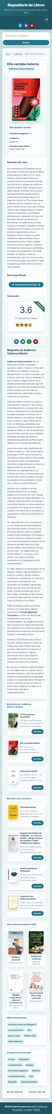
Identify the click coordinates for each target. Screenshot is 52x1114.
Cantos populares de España (28, 869)
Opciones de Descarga (26, 284)
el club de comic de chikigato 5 (22, 1024)
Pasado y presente (16, 958)
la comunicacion (15, 1030)
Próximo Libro (36, 1092)
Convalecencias (28, 807)
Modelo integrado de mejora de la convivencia (15, 999)
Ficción (11, 1059)
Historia (35, 1070)
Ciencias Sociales (29, 1082)
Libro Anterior (16, 1092)
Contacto (28, 1109)
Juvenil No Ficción (16, 1076)
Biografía (12, 1082)
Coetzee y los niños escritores (28, 897)
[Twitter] (20, 25)
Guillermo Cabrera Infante (21, 68)
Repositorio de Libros (26, 5)
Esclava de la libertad (36, 957)
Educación (24, 1059)
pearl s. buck (14, 1036)
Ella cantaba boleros (30, 743)
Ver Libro (37, 731)
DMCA (37, 1109)
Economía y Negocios (18, 1070)
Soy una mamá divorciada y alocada (36, 995)
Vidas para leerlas (28, 771)
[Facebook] (26, 25)
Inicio (8, 54)
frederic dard (30, 1036)
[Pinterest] (31, 25)
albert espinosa (15, 1041)
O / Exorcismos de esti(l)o (27, 715)
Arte (31, 1076)
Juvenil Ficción (15, 1065)
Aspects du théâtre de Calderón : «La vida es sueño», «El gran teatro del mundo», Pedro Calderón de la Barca (31, 838)
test (29, 1030)
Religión (30, 1065)
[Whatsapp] (29, 341)
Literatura (18, 54)
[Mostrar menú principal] (46, 19)
